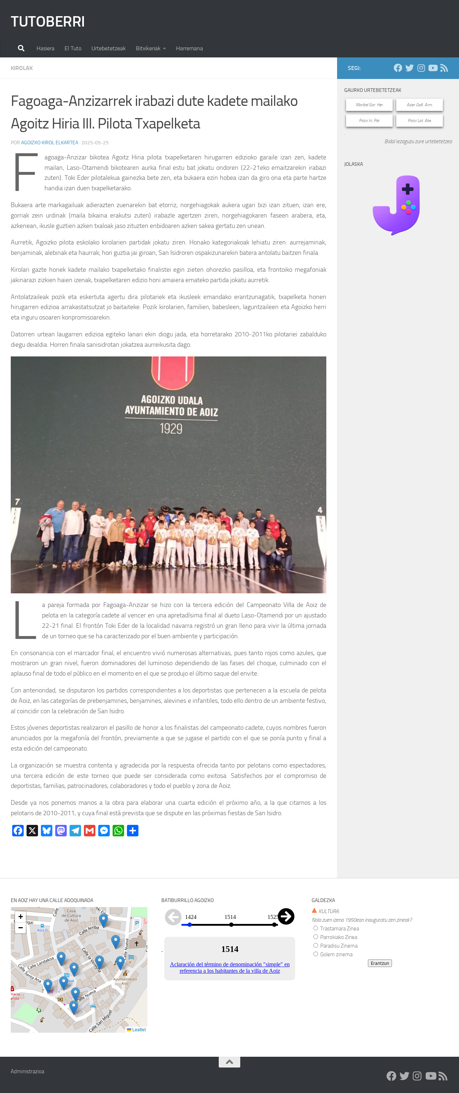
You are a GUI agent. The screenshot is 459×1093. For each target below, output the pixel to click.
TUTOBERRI (48, 22)
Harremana (189, 48)
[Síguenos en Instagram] (421, 68)
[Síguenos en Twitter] (409, 68)
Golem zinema (335, 954)
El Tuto (73, 48)
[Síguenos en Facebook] (398, 68)
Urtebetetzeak (108, 48)
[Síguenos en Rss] (444, 68)
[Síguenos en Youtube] (432, 68)
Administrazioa (27, 1071)
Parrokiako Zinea (338, 937)
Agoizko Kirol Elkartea (49, 143)
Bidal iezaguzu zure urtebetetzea (418, 141)
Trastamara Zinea (339, 928)
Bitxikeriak (148, 48)
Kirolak (22, 68)
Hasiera (46, 48)
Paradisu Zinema (338, 946)
